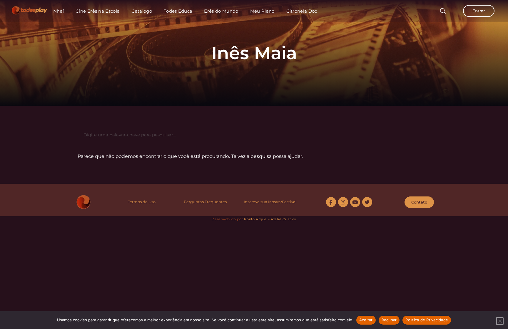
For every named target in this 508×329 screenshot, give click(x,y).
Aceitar (366, 320)
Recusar (389, 320)
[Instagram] (343, 202)
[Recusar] (500, 321)
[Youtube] (355, 202)
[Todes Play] (29, 9)
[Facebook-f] (331, 202)
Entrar (478, 11)
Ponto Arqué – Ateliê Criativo (270, 219)
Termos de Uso (142, 201)
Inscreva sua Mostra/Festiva (269, 201)
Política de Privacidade (426, 320)
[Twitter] (367, 202)
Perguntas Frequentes (205, 201)
